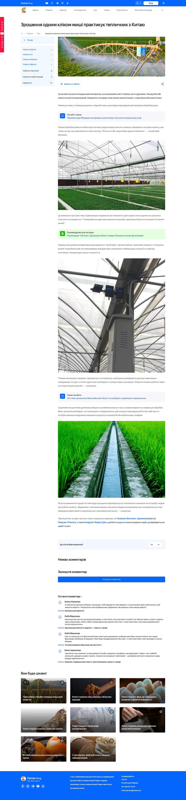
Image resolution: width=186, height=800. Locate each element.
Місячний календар (143, 10)
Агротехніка (122, 10)
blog (27, 3)
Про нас (124, 779)
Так (151, 545)
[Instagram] (62, 3)
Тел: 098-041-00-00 (128, 787)
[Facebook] (52, 3)
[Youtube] (47, 3)
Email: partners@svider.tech (131, 790)
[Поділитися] (162, 83)
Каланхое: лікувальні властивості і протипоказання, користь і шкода (93, 662)
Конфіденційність (127, 776)
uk (139, 3)
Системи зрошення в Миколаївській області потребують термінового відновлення (106, 398)
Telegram (62, 522)
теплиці (79, 105)
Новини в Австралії (37, 71)
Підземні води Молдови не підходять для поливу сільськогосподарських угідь (104, 118)
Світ (38, 34)
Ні (158, 545)
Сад (95, 10)
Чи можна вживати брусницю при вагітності (83, 645)
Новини (49, 10)
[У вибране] (62, 682)
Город (106, 10)
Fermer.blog (24, 10)
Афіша (35, 10)
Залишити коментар (111, 579)
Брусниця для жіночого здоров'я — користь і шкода (86, 628)
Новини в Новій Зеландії (37, 77)
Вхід (151, 3)
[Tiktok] (67, 3)
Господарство (80, 10)
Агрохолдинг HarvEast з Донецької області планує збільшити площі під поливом (105, 235)
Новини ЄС (37, 83)
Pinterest (71, 522)
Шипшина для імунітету (74, 611)
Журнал (63, 10)
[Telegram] (57, 3)
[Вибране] (163, 3)
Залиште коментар (72, 572)
